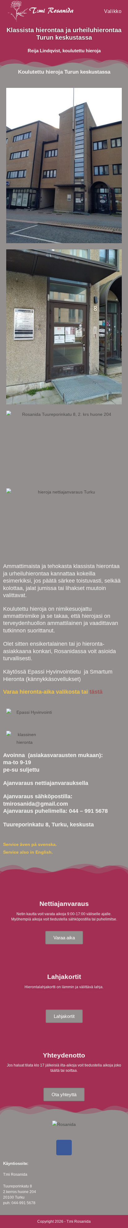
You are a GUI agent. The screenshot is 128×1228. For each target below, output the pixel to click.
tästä (96, 692)
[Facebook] (64, 1147)
